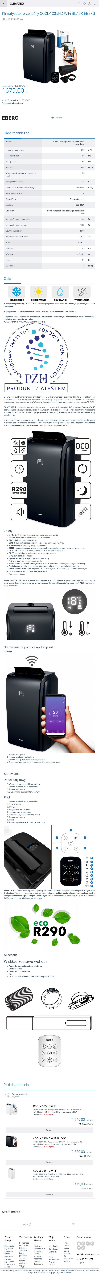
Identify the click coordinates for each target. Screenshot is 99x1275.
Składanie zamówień (23, 1249)
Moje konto (53, 1246)
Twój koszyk (54, 1249)
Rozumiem (67, 1273)
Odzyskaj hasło (52, 1253)
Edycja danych (52, 1263)
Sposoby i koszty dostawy (23, 1260)
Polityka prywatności (9, 1260)
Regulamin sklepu (9, 1252)
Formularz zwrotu (38, 1252)
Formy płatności (23, 1254)
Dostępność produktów (24, 1244)
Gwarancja (9, 1256)
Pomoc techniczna (38, 1263)
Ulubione (58, 118)
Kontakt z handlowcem (39, 1247)
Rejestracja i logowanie (9, 1247)
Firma (66, 1243)
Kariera (67, 1261)
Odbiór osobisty (22, 1267)
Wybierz (49, 1130)
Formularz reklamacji (38, 1257)
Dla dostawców (68, 1257)
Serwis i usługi (67, 1247)
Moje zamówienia (54, 1258)
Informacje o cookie (10, 1265)
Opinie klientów (67, 1252)
